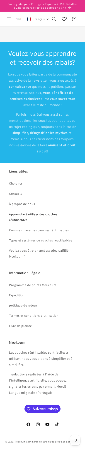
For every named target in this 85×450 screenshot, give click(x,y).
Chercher (15, 183)
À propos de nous (22, 204)
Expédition (17, 295)
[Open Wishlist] (64, 19)
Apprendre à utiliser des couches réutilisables (33, 217)
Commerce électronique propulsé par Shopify (53, 441)
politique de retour (23, 305)
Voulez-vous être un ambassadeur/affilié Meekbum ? (38, 253)
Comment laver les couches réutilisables (39, 230)
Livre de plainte (20, 326)
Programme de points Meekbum (32, 285)
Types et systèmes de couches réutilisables (40, 240)
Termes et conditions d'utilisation (33, 316)
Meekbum (20, 441)
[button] (9, 19)
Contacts (15, 194)
